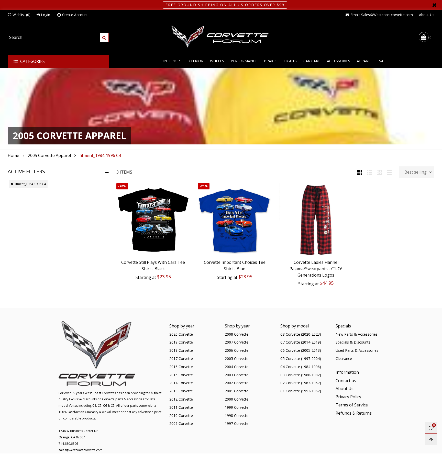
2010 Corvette (181, 415)
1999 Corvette (236, 407)
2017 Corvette (181, 358)
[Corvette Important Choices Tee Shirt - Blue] (234, 220)
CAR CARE (311, 61)
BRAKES (271, 61)
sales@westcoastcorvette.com (81, 450)
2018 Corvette (181, 350)
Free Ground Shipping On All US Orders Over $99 (224, 4)
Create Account (75, 14)
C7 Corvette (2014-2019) (300, 342)
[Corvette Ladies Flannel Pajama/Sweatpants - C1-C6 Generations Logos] (316, 220)
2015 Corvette (181, 374)
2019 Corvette (181, 342)
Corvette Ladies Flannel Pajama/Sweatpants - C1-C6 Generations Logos (316, 268)
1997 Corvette (236, 423)
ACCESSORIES (338, 61)
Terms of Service (352, 405)
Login (45, 14)
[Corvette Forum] (221, 37)
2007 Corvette (236, 342)
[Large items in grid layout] (369, 172)
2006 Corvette (236, 350)
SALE (383, 61)
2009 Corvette (181, 423)
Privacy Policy (348, 397)
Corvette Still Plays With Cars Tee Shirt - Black (153, 265)
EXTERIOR (194, 61)
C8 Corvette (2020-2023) (300, 334)
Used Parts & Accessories (357, 350)
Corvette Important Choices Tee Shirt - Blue (235, 265)
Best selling (415, 172)
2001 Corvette (236, 391)
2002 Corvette (236, 382)
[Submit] (104, 37)
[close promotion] (434, 5)
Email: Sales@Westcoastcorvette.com (381, 14)
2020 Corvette (181, 334)
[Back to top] (431, 439)
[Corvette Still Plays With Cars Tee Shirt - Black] (153, 220)
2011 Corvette (181, 407)
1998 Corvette (236, 415)
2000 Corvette (236, 399)
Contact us (346, 380)
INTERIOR (171, 61)
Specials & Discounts (353, 342)
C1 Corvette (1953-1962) (300, 391)
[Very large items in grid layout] (379, 172)
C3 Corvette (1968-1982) (300, 374)
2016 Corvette (181, 366)
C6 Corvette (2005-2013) (300, 350)
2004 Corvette (236, 366)
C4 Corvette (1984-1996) (300, 366)
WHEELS (217, 61)
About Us (426, 14)
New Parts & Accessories (357, 334)
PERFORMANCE (244, 61)
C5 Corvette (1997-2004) (300, 358)
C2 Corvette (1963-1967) (300, 382)
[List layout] (389, 172)
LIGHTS (290, 61)
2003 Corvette (236, 374)
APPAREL (364, 61)
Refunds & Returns (354, 413)
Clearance (344, 358)
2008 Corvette (236, 334)
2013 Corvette (181, 391)
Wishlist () (21, 14)
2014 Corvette (181, 382)
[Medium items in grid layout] (359, 172)
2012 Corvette (181, 399)
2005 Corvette (236, 358)
